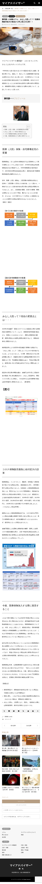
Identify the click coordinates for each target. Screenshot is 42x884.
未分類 (4, 837)
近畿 (22, 852)
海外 (3, 852)
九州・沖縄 (5, 847)
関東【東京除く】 (7, 855)
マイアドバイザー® (21, 865)
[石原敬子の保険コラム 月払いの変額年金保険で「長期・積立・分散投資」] (11, 725)
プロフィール (19, 98)
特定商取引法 (15, 872)
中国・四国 (24, 845)
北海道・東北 (24, 847)
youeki (10, 716)
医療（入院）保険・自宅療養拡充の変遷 (16, 129)
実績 (22, 834)
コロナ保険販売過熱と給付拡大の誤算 (15, 134)
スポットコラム (20, 16)
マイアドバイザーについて (28, 832)
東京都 (4, 850)
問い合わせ (5, 834)
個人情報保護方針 (25, 872)
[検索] (34, 3)
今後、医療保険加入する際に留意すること (17, 136)
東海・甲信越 (24, 850)
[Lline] (18, 711)
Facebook (19, 868)
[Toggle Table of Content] (27, 126)
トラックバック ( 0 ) (21, 805)
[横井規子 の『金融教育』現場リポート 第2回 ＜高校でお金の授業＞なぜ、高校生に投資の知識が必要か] (30, 725)
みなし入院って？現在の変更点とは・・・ (17, 131)
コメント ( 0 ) (21, 801)
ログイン (19, 816)
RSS (22, 868)
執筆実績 (11, 16)
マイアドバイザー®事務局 (9, 845)
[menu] (39, 3)
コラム (5, 16)
